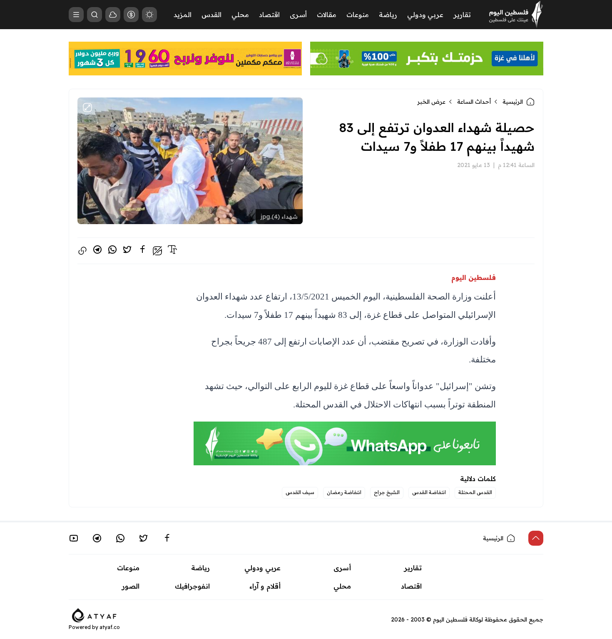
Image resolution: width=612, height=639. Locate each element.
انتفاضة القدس (429, 492)
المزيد (183, 14)
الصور (130, 586)
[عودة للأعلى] (535, 538)
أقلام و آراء (265, 586)
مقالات (326, 14)
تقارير (462, 14)
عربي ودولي (425, 14)
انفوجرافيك (192, 586)
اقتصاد (269, 14)
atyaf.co (110, 627)
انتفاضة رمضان (344, 492)
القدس (211, 14)
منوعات (357, 14)
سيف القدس (300, 492)
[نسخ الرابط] (82, 251)
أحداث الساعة (474, 101)
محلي (240, 14)
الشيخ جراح (387, 492)
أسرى (298, 14)
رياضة (388, 14)
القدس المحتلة (475, 492)
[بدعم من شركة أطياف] (94, 615)
